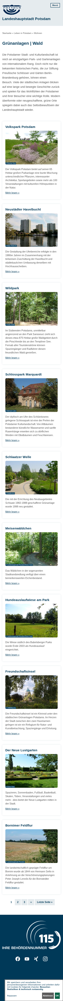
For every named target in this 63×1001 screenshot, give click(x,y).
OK (57, 995)
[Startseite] (11, 10)
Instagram (45, 959)
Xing (36, 959)
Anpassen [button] (12, 996)
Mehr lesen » (12, 192)
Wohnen (38, 33)
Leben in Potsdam (22, 33)
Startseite (6, 33)
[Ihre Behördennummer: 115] (31, 935)
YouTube (27, 959)
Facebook (17, 959)
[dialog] (34, 990)
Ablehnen (48, 995)
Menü (55, 5)
